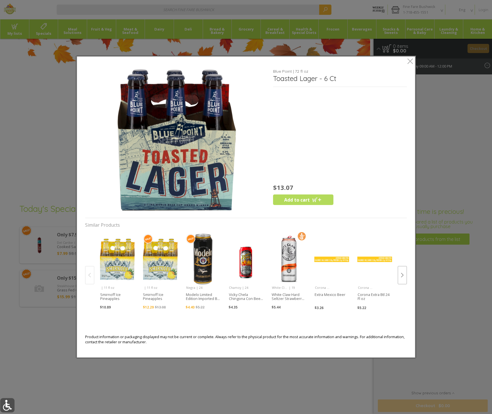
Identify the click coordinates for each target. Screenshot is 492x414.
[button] (176, 140)
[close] (410, 61)
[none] (117, 269)
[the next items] (402, 275)
